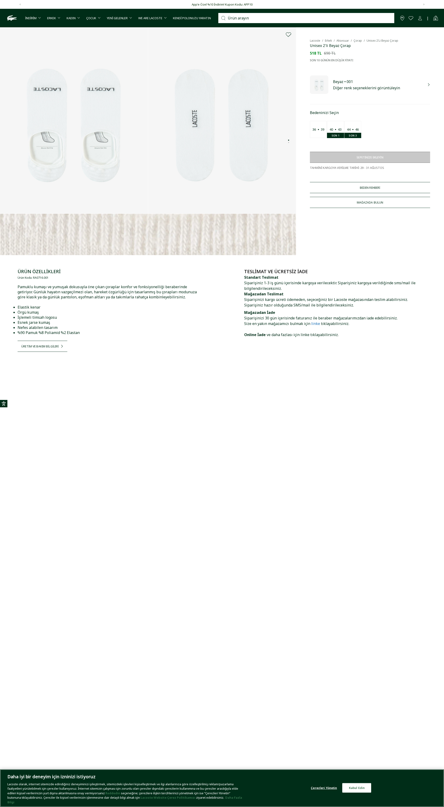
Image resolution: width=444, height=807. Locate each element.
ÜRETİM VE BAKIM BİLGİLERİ (40, 346)
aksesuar (342, 41)
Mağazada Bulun (370, 202)
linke (315, 323)
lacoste (315, 41)
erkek (328, 41)
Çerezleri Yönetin (324, 787)
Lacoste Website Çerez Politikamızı (168, 798)
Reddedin (112, 793)
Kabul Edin (357, 787)
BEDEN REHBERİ (370, 188)
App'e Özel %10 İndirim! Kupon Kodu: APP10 (222, 4)
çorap (358, 41)
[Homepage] (11, 18)
